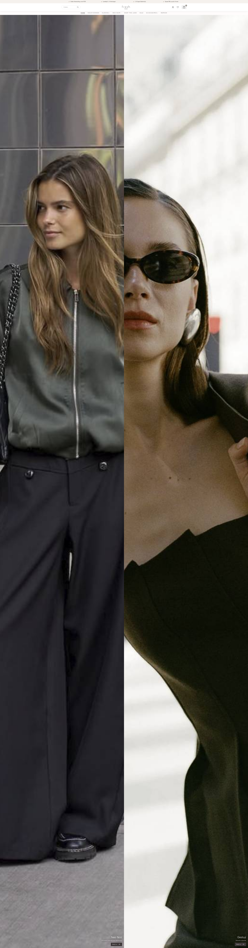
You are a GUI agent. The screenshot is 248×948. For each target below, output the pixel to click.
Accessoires (151, 13)
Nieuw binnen (93, 13)
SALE (141, 13)
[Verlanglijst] (178, 7)
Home (83, 13)
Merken (164, 13)
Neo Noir (116, 13)
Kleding (105, 13)
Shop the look (130, 13)
